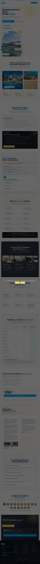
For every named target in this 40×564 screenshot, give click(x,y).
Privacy (34, 280)
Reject (22, 282)
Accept (17, 282)
